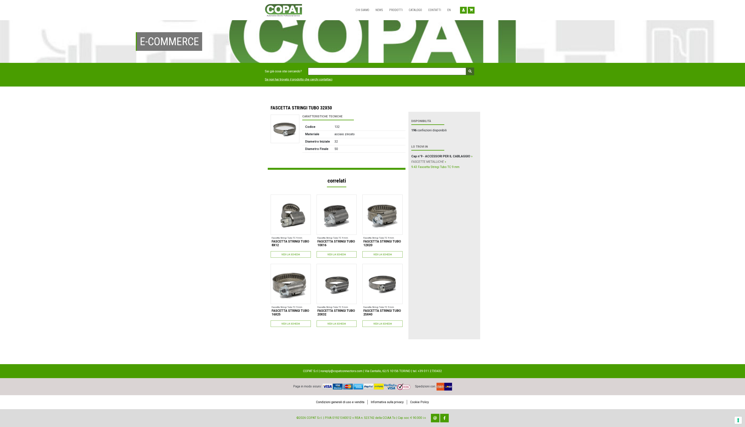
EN (449, 10)
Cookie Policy (419, 402)
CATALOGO (415, 10)
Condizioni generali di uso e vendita (340, 402)
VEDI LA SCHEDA (290, 254)
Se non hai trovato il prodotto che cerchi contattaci (298, 79)
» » (442, 161)
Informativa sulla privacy (387, 402)
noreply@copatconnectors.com (341, 371)
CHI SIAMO (362, 10)
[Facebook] (444, 418)
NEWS (379, 10)
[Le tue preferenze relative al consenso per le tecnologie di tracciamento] (738, 420)
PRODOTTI (396, 10)
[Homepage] (283, 10)
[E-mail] (435, 418)
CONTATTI (434, 10)
